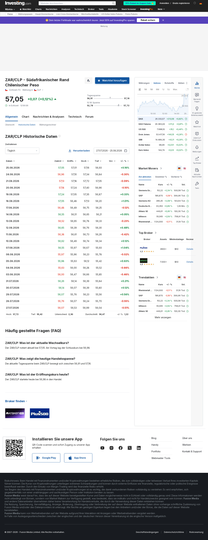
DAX (141, 119)
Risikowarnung (196, 532)
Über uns (187, 438)
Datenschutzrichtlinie (174, 532)
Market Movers (148, 168)
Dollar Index (144, 145)
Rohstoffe (169, 83)
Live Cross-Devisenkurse (67, 14)
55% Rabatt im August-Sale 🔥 (139, 3)
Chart (25, 116)
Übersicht (9, 124)
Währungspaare (25, 14)
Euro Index (144, 150)
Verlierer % (176, 177)
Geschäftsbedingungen (147, 532)
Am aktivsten (145, 177)
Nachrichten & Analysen (48, 116)
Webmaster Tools (160, 458)
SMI (140, 139)
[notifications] (195, 3)
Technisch (75, 116)
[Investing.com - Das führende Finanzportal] (18, 3)
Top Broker (146, 232)
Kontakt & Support (192, 451)
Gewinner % (161, 177)
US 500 (142, 129)
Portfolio (156, 451)
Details (190, 249)
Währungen (144, 83)
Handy (154, 444)
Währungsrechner (47, 124)
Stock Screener (129, 9)
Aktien (181, 83)
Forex (10, 14)
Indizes (157, 83)
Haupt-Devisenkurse (44, 14)
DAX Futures (145, 124)
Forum (89, 116)
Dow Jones (144, 134)
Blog (153, 438)
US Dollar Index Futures (112, 14)
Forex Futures (131, 14)
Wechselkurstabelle (90, 14)
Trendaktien (146, 277)
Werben (186, 444)
